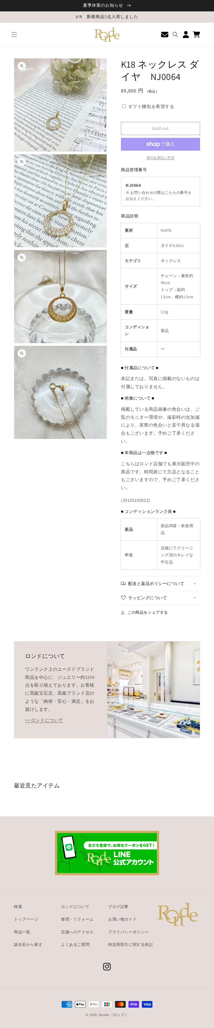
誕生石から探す (28, 944)
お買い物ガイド (122, 919)
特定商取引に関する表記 (130, 944)
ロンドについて (75, 906)
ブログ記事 (118, 906)
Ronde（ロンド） (113, 1014)
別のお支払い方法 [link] (160, 157)
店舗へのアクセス (77, 931)
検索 (18, 906)
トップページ (26, 919)
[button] (14, 34)
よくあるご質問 (75, 944)
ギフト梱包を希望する (151, 106)
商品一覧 (22, 931)
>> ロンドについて (44, 720)
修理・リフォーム (77, 919)
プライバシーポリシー (128, 931)
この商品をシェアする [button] (147, 612)
